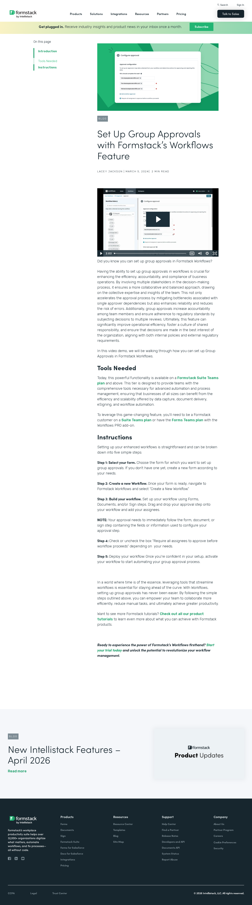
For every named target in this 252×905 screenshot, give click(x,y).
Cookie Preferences (225, 842)
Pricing (181, 14)
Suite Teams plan (136, 420)
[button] (76, 14)
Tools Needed (47, 61)
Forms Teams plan (187, 420)
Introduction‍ (47, 51)
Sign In (240, 4)
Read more (17, 771)
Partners (163, 14)
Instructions (47, 67)
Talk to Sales (230, 14)
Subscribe (201, 26)
